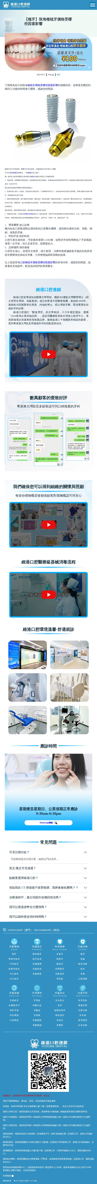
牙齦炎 (37, 1010)
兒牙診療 (82, 1025)
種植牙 (15, 173)
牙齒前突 (37, 969)
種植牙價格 (29, 214)
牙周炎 (37, 1000)
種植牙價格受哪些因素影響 (43, 85)
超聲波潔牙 (60, 1010)
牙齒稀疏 (37, 974)
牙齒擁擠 (37, 964)
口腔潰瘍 (82, 979)
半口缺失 (14, 974)
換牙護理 (82, 1020)
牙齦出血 (37, 1005)
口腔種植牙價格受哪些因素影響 (37, 262)
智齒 (82, 959)
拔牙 (82, 969)
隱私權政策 (7, 1181)
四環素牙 (59, 969)
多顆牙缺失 (14, 969)
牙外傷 (82, 1015)
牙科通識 (14, 1015)
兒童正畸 (82, 1010)
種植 (29, 173)
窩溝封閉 (82, 1005)
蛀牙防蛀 (82, 1000)
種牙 (58, 75)
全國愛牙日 (14, 1005)
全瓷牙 (59, 954)
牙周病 (37, 1015)
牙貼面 (59, 979)
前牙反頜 (37, 959)
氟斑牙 (59, 964)
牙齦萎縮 (37, 1025)
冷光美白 (59, 1000)
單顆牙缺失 (14, 959)
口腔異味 (14, 1020)
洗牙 (60, 1005)
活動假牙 (59, 974)
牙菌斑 (59, 1025)
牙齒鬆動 (37, 1020)
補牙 (82, 954)
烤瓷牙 (59, 959)
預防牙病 (14, 1010)
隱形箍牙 (37, 954)
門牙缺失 (14, 964)
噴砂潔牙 (59, 1015)
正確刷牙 (14, 1000)
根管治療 (82, 964)
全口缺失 (14, 979)
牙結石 (59, 1020)
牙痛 (82, 974)
